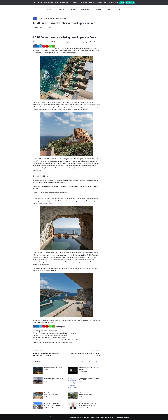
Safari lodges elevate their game (53, 367)
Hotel (35, 18)
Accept (122, 2)
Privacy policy (130, 2)
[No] (166, 3)
